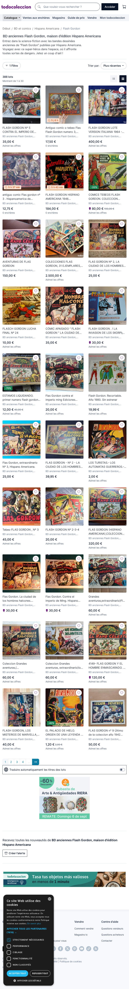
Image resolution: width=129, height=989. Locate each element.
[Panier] (124, 7)
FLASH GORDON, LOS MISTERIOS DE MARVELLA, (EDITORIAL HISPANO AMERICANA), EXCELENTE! (20, 733)
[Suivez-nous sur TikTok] (88, 948)
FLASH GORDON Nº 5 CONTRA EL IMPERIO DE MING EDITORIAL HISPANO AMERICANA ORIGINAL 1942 (21, 130)
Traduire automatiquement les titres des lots (37, 769)
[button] (28, 930)
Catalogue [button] (11, 17)
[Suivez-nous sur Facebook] (60, 948)
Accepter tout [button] (17, 973)
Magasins (58, 17)
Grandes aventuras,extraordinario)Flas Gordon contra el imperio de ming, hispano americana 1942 (107, 599)
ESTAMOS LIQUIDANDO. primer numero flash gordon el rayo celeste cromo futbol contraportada (21, 398)
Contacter (106, 940)
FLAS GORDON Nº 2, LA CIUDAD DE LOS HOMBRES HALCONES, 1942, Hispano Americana (106, 264)
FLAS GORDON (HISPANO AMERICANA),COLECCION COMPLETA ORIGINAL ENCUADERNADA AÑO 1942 (107, 532)
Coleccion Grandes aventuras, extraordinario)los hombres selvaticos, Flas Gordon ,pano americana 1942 (64, 666)
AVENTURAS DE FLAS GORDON (17, 263)
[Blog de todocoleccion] (95, 948)
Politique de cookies (71, 961)
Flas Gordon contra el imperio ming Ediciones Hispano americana (60, 398)
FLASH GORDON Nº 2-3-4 (62, 529)
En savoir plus (34, 923)
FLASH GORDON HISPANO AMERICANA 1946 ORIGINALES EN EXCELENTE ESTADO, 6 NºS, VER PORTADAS (64, 197)
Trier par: (93, 65)
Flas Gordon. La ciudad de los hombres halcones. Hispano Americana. (19, 599)
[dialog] (28, 940)
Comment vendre (83, 928)
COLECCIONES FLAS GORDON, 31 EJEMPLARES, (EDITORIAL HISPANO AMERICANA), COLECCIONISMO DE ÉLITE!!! (64, 264)
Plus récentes (112, 65)
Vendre (92, 17)
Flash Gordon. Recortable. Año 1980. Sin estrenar (105, 397)
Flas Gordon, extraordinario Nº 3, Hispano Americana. (20, 464)
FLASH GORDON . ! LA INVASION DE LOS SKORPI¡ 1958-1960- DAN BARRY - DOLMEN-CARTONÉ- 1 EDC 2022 (106, 331)
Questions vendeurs (112, 928)
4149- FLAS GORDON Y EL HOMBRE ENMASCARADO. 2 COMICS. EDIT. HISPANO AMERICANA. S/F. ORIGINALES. (107, 666)
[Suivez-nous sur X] (67, 948)
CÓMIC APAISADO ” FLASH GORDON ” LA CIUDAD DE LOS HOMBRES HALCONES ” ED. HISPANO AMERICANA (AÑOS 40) (64, 331)
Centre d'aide (109, 921)
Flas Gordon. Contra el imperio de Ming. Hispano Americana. (62, 599)
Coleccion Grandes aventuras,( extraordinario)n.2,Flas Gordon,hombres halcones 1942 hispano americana (19, 666)
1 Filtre (13, 65)
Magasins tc (81, 934)
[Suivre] (36, 90)
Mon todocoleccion (112, 17)
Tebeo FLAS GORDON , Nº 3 (21, 529)
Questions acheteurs (112, 934)
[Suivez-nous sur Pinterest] (74, 948)
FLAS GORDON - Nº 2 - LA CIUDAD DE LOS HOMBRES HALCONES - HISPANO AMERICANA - (63, 465)
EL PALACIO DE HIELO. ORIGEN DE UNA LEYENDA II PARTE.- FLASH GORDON (64, 733)
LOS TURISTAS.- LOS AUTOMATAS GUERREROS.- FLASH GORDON (106, 465)
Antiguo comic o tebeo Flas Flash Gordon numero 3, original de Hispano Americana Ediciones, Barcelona (63, 130)
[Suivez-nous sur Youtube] (81, 948)
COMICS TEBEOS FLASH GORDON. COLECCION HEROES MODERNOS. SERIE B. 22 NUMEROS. (106, 197)
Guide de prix (76, 17)
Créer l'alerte (17, 853)
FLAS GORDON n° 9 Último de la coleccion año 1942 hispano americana (106, 733)
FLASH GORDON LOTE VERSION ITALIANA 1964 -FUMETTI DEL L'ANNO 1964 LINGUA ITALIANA (106, 130)
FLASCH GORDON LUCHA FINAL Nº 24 (19, 330)
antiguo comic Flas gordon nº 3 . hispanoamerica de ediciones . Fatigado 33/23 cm (21, 197)
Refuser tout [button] (40, 973)
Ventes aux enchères (36, 17)
